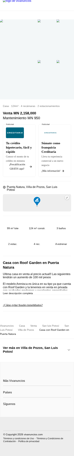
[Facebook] (6, 413)
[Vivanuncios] (37, 372)
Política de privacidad (28, 441)
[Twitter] (18, 413)
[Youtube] (12, 413)
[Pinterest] (24, 413)
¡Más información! (51, 171)
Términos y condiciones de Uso (18, 438)
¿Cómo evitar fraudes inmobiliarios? (23, 305)
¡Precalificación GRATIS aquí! (17, 166)
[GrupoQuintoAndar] (37, 424)
